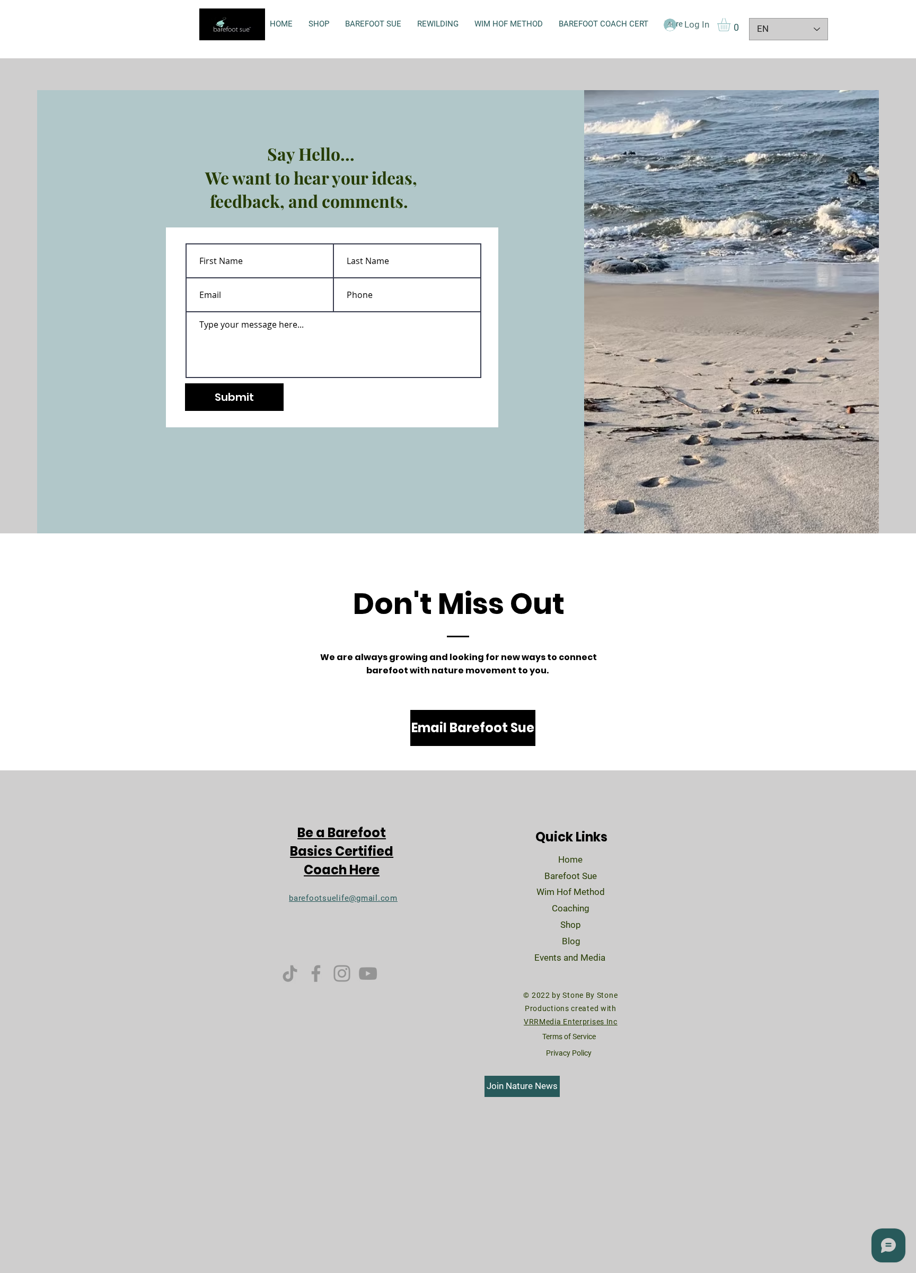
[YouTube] (368, 973)
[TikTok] (290, 973)
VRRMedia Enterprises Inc (571, 1021)
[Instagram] (342, 973)
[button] (731, 24)
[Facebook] (316, 973)
